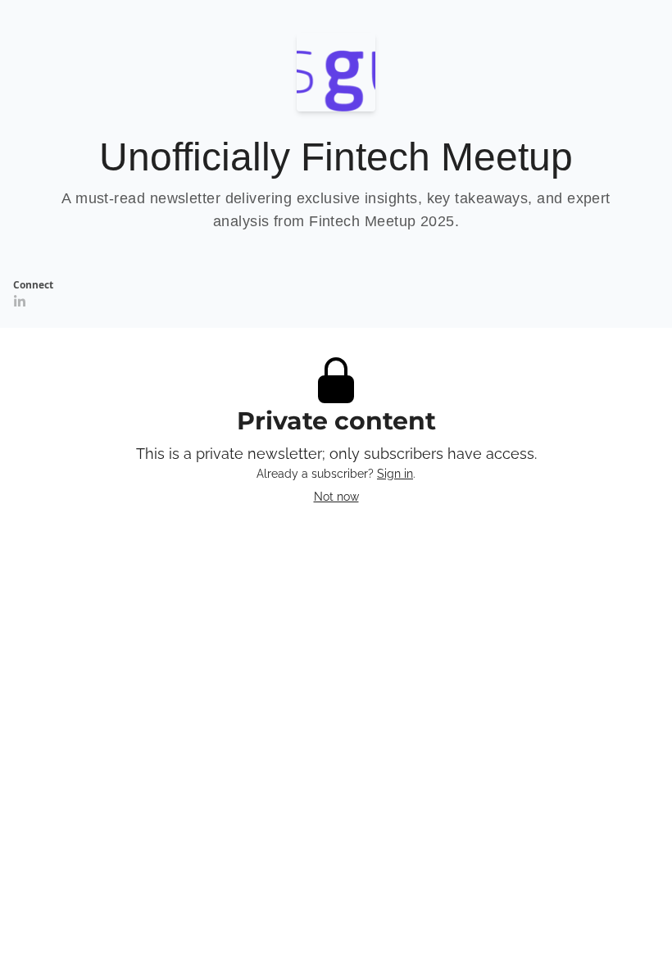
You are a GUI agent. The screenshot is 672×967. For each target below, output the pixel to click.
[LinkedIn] (19, 301)
